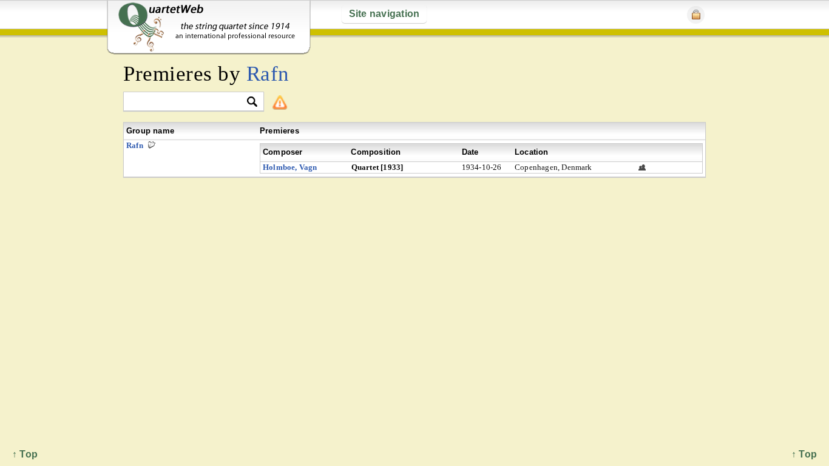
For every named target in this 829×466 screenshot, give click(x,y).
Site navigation (384, 13)
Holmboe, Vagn (290, 167)
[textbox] (188, 102)
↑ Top (804, 454)
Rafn (267, 74)
